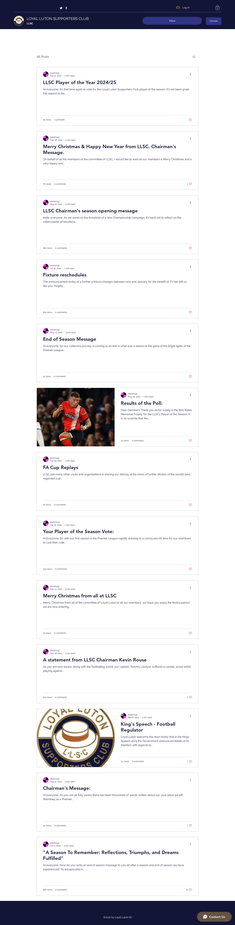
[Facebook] (66, 8)
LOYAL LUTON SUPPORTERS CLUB (58, 18)
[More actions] (191, 74)
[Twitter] (61, 8)
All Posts (43, 56)
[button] (217, 7)
